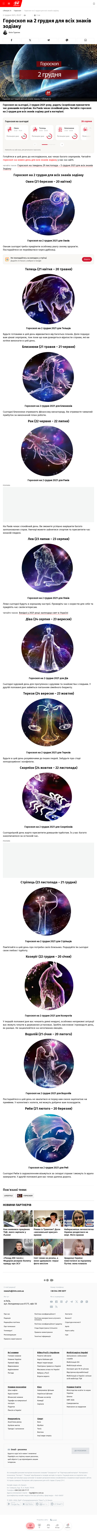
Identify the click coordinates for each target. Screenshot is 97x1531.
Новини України (14, 1359)
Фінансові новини (15, 1397)
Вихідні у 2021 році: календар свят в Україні (43, 612)
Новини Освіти (74, 1387)
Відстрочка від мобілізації (77, 1372)
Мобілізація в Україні (77, 1352)
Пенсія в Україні (14, 1410)
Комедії (40, 1400)
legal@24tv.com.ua (36, 1493)
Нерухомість (14, 1418)
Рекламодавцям (10, 1335)
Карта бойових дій (45, 1359)
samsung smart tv (57, 1504)
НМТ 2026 (70, 1400)
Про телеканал (9, 1326)
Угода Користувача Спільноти (45, 1328)
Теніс (39, 1429)
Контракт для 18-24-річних (78, 1369)
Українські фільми (44, 1394)
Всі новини (13, 1352)
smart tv (42, 1504)
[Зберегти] (85, 40)
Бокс (39, 1422)
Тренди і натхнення (16, 1429)
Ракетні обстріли (44, 1356)
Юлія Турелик (14, 32)
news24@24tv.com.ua (14, 1291)
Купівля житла (14, 1425)
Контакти (68, 1314)
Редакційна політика (12, 1322)
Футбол (40, 1425)
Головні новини (14, 1356)
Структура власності (73, 1322)
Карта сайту (69, 1331)
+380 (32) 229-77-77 (21, 1490)
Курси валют (13, 1394)
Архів (67, 1326)
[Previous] (35, 144)
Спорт (40, 1418)
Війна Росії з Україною (48, 1352)
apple (28, 1504)
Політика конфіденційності (45, 1314)
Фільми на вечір (44, 1397)
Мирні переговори (45, 1363)
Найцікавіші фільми (45, 1390)
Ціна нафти (12, 1390)
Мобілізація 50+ (73, 1362)
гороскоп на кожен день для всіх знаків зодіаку (30, 159)
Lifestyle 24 (7, 11)
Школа (69, 1396)
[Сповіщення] (94, 3)
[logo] (16, 3)
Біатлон (40, 1432)
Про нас (7, 1314)
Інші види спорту (44, 1435)
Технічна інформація (42, 1336)
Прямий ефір (13, 1363)
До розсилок (80, 1451)
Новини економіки (17, 1387)
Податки (11, 1407)
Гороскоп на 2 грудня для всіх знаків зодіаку (41, 11)
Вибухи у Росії (43, 1373)
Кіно (39, 1387)
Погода (11, 1373)
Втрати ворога (43, 1376)
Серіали (40, 1404)
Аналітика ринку (14, 1422)
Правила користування (13, 1339)
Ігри (66, 1335)
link (51, 1301)
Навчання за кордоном (76, 1407)
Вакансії (68, 1318)
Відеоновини (13, 1366)
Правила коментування (43, 1332)
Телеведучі (8, 1331)
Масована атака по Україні (48, 1369)
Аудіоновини (13, 1369)
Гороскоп (18, 11)
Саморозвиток (73, 1403)
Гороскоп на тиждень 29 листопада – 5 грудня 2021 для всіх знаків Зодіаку (48, 167)
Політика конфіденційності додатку (48, 1324)
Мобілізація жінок (74, 1365)
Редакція (7, 1318)
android (14, 1504)
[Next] (62, 144)
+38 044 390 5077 (58, 1291)
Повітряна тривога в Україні (49, 1366)
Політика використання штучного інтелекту (47, 1319)
